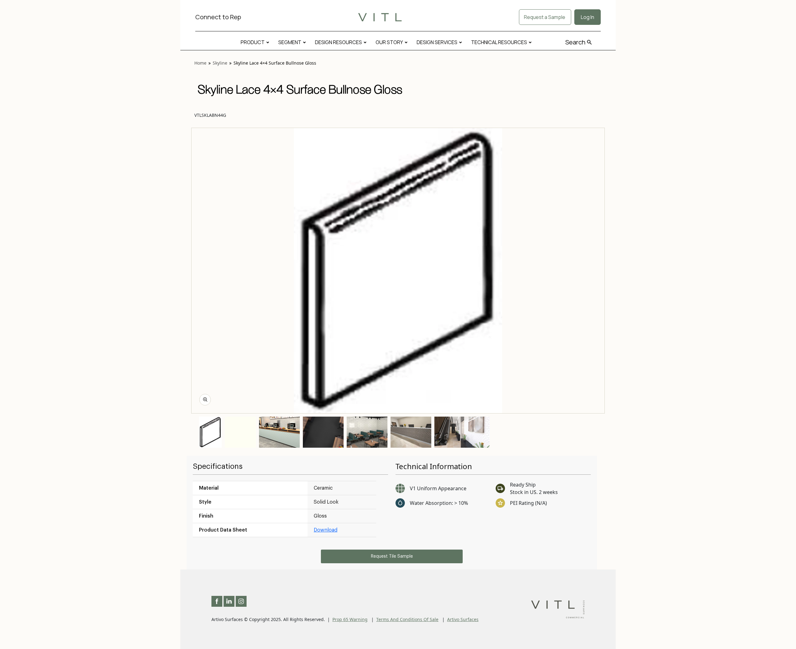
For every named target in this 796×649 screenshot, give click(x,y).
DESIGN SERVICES (437, 42)
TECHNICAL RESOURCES (499, 42)
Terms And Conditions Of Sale (407, 619)
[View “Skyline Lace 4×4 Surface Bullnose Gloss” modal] (205, 399)
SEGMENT (289, 42)
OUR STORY (389, 42)
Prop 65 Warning (350, 619)
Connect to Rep (218, 17)
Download (325, 530)
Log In (587, 17)
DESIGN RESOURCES (338, 42)
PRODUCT (253, 42)
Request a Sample (545, 17)
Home (200, 63)
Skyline (220, 63)
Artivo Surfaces (463, 619)
